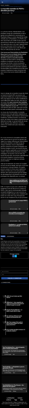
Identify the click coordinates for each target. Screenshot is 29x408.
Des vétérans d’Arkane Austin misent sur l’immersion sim (14, 316)
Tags (15, 400)
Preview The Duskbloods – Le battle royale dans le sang (14, 310)
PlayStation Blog (10, 236)
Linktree (8, 400)
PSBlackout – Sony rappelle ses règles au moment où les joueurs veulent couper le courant (15, 304)
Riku (2, 239)
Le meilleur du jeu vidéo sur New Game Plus (14, 2)
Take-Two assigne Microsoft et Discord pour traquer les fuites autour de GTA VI (14, 323)
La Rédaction (10, 398)
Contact (20, 398)
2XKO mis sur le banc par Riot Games (14, 296)
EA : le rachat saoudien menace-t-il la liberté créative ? (15, 330)
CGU (21, 400)
